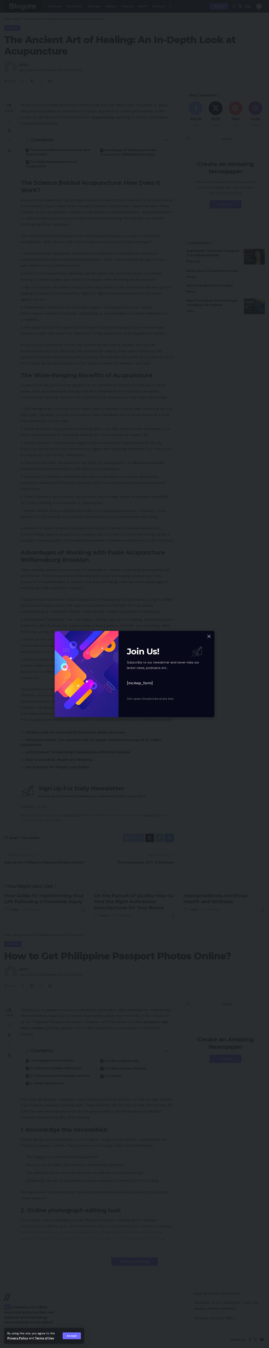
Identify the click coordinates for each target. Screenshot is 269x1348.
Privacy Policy (17, 1338)
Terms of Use (44, 1338)
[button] (72, 1335)
